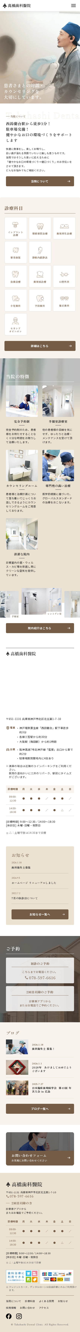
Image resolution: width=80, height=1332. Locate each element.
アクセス (44, 1307)
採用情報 (11, 1307)
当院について (13, 1301)
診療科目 (30, 1301)
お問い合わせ (27, 1307)
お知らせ (63, 1301)
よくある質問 (46, 1301)
